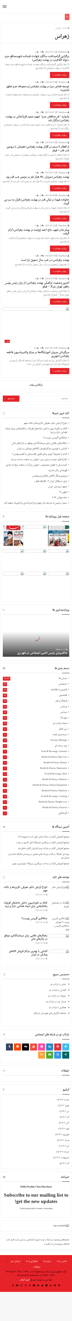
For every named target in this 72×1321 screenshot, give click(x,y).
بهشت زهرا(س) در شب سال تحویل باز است (45, 260)
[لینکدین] (49, 1047)
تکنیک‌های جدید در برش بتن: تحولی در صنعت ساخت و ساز (39, 459)
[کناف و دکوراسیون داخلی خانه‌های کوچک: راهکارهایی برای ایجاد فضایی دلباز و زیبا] (59, 907)
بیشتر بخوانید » (60, 75)
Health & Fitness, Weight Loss (53, 802)
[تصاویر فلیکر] (41, 1047)
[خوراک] (41, 1055)
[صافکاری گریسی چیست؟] (59, 924)
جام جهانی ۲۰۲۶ (59, 498)
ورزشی (63, 706)
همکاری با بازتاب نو (57, 1007)
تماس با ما (62, 1261)
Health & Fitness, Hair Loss (54, 757)
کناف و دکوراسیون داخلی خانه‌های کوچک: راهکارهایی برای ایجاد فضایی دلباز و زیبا (36, 430)
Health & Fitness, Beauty (55, 763)
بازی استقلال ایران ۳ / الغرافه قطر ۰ (50, 481)
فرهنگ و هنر (61, 701)
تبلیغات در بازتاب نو (57, 996)
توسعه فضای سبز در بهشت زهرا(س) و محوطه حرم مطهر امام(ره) (37, 88)
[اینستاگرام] (57, 1055)
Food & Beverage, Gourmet (54, 751)
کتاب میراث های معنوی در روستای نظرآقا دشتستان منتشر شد (38, 856)
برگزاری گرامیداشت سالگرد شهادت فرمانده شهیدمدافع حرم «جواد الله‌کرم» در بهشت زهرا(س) (37, 58)
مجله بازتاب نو (60, 723)
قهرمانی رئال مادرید (57, 470)
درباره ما (47, 1261)
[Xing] (65, 1055)
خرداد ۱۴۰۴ (64, 1100)
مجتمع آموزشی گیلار (60, 837)
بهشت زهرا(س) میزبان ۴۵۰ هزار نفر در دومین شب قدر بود (37, 177)
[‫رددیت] (17, 1047)
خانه (65, 28)
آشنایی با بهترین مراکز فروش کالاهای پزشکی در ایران (42, 449)
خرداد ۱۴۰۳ (64, 1152)
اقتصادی (63, 695)
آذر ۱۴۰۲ (66, 1163)
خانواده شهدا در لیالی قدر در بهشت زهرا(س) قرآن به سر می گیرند (36, 201)
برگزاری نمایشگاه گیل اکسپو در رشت (32, 843)
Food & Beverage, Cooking (54, 796)
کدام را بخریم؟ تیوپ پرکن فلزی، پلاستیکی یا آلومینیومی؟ (39, 454)
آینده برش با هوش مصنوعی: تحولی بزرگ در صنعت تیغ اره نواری (36, 465)
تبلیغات (36, 1267)
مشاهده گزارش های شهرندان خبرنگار (50, 1013)
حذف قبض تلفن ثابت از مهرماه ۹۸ (33, 837)
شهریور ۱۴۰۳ (63, 1134)
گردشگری (62, 813)
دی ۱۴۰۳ (65, 1111)
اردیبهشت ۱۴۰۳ (62, 1158)
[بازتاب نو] (57, 7)
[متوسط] (49, 1055)
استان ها (63, 678)
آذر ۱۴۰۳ (65, 1117)
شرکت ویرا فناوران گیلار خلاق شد (33, 848)
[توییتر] (65, 1047)
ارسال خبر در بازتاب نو (56, 1002)
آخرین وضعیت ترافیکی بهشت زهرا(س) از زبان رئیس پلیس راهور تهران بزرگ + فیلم (37, 284)
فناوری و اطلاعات (58, 690)
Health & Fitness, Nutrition (54, 791)
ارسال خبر (15, 1261)
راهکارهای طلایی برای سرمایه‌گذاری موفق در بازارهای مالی (39, 443)
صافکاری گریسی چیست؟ (55, 438)
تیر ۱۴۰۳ (65, 1146)
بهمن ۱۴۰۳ (65, 1106)
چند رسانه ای (61, 746)
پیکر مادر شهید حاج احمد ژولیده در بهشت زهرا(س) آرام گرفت (38, 232)
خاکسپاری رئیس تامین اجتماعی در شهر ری (42, 653)
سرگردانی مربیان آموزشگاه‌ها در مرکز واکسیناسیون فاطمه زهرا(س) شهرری (37, 354)
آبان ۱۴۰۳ (65, 1123)
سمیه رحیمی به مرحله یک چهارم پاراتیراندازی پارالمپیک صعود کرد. (35, 503)
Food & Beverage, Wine (56, 774)
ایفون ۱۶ (63, 492)
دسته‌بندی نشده (60, 735)
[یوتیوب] (33, 1047)
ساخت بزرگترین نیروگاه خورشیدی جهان (30, 864)
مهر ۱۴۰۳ (65, 1129)
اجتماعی (63, 684)
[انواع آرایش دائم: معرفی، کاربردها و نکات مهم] (59, 892)
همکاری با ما (31, 1261)
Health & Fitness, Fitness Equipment (50, 785)
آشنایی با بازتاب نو (57, 990)
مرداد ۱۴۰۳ (64, 1140)
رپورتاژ (63, 718)
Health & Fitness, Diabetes (54, 779)
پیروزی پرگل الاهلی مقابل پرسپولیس (49, 476)
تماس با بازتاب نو (58, 984)
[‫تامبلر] (9, 1047)
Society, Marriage (59, 740)
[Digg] (25, 1047)
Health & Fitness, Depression (53, 768)
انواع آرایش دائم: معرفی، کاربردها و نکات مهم (45, 423)
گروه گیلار (25, 1280)
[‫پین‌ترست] (57, 1047)
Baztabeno (63, 52)
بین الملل (63, 729)
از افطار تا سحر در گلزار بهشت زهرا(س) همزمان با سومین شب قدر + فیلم (37, 148)
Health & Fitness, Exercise (54, 808)
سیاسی (63, 712)
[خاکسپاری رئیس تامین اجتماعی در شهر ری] (36, 637)
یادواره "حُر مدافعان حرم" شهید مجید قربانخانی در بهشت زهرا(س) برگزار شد (37, 118)
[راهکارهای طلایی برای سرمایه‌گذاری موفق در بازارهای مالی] (59, 940)
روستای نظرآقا (62, 854)
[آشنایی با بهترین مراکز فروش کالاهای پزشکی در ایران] (59, 956)
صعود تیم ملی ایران (57, 487)
